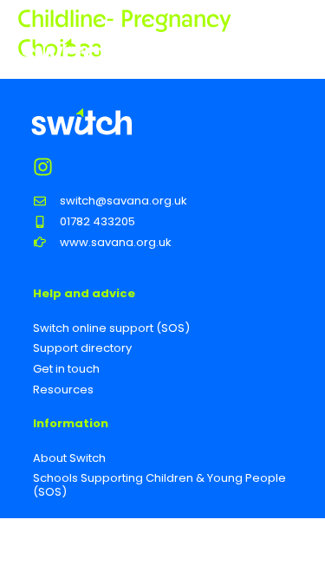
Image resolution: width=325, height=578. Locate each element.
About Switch (69, 458)
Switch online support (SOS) (111, 328)
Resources (63, 389)
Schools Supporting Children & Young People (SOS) (159, 485)
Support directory (82, 348)
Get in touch (66, 368)
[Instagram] (43, 167)
